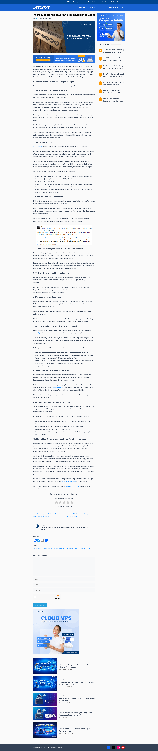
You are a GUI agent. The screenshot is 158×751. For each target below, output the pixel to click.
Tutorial (101, 7)
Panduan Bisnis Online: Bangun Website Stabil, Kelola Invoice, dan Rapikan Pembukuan (113, 68)
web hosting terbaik (69, 481)
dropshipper (37, 333)
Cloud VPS (67, 2)
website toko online (72, 486)
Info (71, 7)
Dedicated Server (116, 2)
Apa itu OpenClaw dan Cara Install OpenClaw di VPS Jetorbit (112, 92)
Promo (92, 7)
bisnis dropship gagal (51, 548)
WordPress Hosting (90, 2)
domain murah (63, 548)
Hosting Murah (77, 2)
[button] (122, 7)
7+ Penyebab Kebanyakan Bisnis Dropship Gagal (64, 14)
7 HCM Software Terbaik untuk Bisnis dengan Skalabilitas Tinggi (113, 60)
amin (60, 669)
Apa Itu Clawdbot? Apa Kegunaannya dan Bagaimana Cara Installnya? (113, 101)
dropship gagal (74, 548)
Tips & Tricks (68, 710)
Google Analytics (58, 387)
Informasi (61, 662)
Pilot (36, 18)
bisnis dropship (38, 548)
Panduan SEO (113, 7)
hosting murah (85, 548)
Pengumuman (81, 7)
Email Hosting (103, 2)
